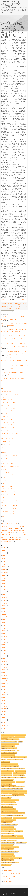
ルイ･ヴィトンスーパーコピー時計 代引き (9, 741)
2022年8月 (4, 639)
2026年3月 (4, 561)
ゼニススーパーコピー (7, 452)
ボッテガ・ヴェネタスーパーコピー (10, 494)
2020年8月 (4, 686)
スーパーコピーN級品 (19, 300)
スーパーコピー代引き (8, 870)
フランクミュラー (6, 477)
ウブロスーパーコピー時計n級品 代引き (8, 804)
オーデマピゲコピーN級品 (21, 790)
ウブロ (3, 397)
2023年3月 (4, 631)
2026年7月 (4, 550)
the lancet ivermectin (8, 541)
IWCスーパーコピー (6, 391)
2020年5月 (4, 695)
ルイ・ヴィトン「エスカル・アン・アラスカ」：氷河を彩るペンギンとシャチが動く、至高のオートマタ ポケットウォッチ (14, 360)
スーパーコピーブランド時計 (18, 775)
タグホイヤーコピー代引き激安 (7, 768)
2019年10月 (4, 711)
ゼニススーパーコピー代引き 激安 (7, 737)
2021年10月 (4, 667)
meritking (15, 523)
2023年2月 (4, 633)
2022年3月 (4, 653)
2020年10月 (4, 681)
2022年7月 (4, 642)
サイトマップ (9, 894)
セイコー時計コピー (20, 781)
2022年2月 (4, 656)
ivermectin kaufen (15, 537)
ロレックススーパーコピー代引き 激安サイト (9, 763)
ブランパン (4, 480)
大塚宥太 (3, 300)
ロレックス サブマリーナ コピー (17, 838)
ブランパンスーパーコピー (7, 757)
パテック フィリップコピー (8, 463)
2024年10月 (4, 603)
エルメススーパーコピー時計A (9, 402)
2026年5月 (4, 555)
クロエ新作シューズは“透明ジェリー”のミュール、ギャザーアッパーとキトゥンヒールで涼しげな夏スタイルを (14, 345)
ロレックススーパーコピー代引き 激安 (8, 750)
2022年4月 (4, 650)
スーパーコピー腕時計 (18, 788)
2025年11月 (4, 569)
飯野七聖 (3, 759)
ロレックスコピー (19, 831)
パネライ (4, 469)
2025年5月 (4, 586)
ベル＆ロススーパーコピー (8, 491)
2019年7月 (4, 720)
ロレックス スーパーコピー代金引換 (11, 873)
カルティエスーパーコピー (8, 422)
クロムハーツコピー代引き (20, 842)
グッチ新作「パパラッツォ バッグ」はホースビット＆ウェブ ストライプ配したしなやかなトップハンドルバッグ (14, 337)
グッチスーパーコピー (7, 425)
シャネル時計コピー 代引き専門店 (7, 831)
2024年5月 (4, 611)
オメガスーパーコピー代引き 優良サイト (9, 793)
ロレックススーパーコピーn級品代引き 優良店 (10, 847)
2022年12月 (4, 636)
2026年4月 (4, 558)
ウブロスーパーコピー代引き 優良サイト (14, 759)
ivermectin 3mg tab (21, 532)
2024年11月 (4, 600)
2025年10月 (4, 572)
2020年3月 (4, 700)
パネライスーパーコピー (8, 472)
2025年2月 (4, 594)
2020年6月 (4, 692)
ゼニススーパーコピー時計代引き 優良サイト (9, 851)
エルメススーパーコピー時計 (20, 734)
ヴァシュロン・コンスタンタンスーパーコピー (11, 858)
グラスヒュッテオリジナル (8, 427)
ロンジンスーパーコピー (6, 864)
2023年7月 (4, 622)
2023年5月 (4, 625)
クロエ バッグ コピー (8, 879)
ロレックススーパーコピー (8, 511)
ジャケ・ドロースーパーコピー (9, 436)
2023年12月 (4, 614)
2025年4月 (4, 589)
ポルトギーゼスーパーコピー (7, 788)
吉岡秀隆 (3, 840)
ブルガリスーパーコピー (19, 773)
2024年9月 (4, 605)
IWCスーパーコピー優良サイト (7, 844)
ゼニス (3, 450)
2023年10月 (4, 617)
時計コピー (4, 739)
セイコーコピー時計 (7, 447)
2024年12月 (4, 597)
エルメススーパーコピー (20, 737)
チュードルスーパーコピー (7, 853)
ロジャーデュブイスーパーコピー (10, 508)
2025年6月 (4, 583)
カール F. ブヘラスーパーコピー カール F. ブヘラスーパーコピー (13, 813)
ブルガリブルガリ (21, 786)
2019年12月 (4, 706)
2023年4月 (4, 628)
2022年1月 (4, 658)
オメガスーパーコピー (7, 411)
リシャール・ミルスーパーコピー (10, 500)
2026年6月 (4, 553)
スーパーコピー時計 (7, 444)
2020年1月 (4, 703)
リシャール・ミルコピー (6, 795)
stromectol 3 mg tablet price (13, 528)
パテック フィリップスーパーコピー (10, 466)
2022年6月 (4, 644)
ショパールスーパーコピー (20, 770)
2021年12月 (4, 661)
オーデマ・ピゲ (5, 405)
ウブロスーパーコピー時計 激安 (7, 734)
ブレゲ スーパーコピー (7, 486)
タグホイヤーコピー (5, 761)
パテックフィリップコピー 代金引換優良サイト (10, 743)
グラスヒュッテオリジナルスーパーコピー (9, 824)
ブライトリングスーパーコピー (9, 475)
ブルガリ (4, 483)
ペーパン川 (4, 815)
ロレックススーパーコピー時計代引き (8, 820)
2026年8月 (4, 547)
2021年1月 (4, 672)
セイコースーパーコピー (13, 739)
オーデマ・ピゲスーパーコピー (7, 833)
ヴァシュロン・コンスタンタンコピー (11, 394)
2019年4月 (4, 728)
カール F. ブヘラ (6, 416)
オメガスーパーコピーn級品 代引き (8, 842)
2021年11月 (4, 664)
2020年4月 (4, 697)
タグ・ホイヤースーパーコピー (9, 455)
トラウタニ (20, 835)
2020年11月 (4, 678)
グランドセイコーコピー (12, 840)
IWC (3, 388)
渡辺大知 (20, 741)
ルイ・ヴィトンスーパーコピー (9, 505)
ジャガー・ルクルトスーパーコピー (10, 433)
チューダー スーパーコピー (6, 777)
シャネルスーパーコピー (8, 438)
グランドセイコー (6, 430)
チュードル (4, 458)
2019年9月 (4, 714)
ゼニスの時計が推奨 (7, 523)
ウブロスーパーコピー (7, 399)
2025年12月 (4, 567)
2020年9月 (4, 683)
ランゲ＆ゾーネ (5, 497)
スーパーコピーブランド (6, 797)
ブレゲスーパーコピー (7, 489)
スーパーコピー (6, 818)
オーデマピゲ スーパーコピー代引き (8, 754)
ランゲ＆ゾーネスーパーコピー (20, 757)
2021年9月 (4, 669)
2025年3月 (4, 592)
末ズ (18, 750)
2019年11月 (4, 708)
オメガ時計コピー (6, 413)
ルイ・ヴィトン (5, 502)
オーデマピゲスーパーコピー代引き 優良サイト (10, 799)
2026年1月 (4, 564)
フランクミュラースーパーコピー (8, 786)
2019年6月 (4, 722)
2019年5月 (4, 725)
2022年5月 (4, 647)
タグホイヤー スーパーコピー (7, 806)
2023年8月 (4, 619)
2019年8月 (4, 717)
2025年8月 (4, 578)
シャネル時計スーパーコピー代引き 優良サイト (10, 766)
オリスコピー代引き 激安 (19, 768)
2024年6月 (4, 608)
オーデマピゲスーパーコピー (9, 408)
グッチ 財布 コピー (7, 881)
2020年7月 (4, 689)
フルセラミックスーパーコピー (19, 777)
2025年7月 (4, 580)
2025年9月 (4, 575)
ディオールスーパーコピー (8, 461)
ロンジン (4, 516)
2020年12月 (4, 675)
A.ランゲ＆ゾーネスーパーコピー (7, 770)
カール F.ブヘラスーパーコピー (9, 419)
